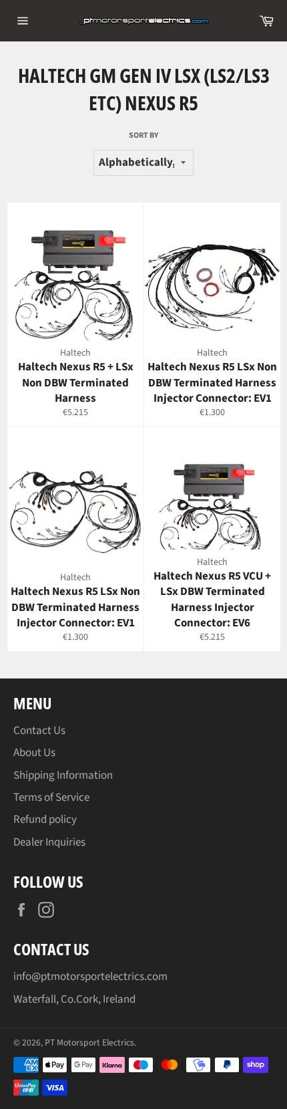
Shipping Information (63, 775)
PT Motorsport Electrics (89, 1042)
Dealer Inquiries (49, 842)
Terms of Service (51, 797)
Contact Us (39, 731)
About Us (34, 753)
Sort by (143, 135)
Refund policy (45, 820)
